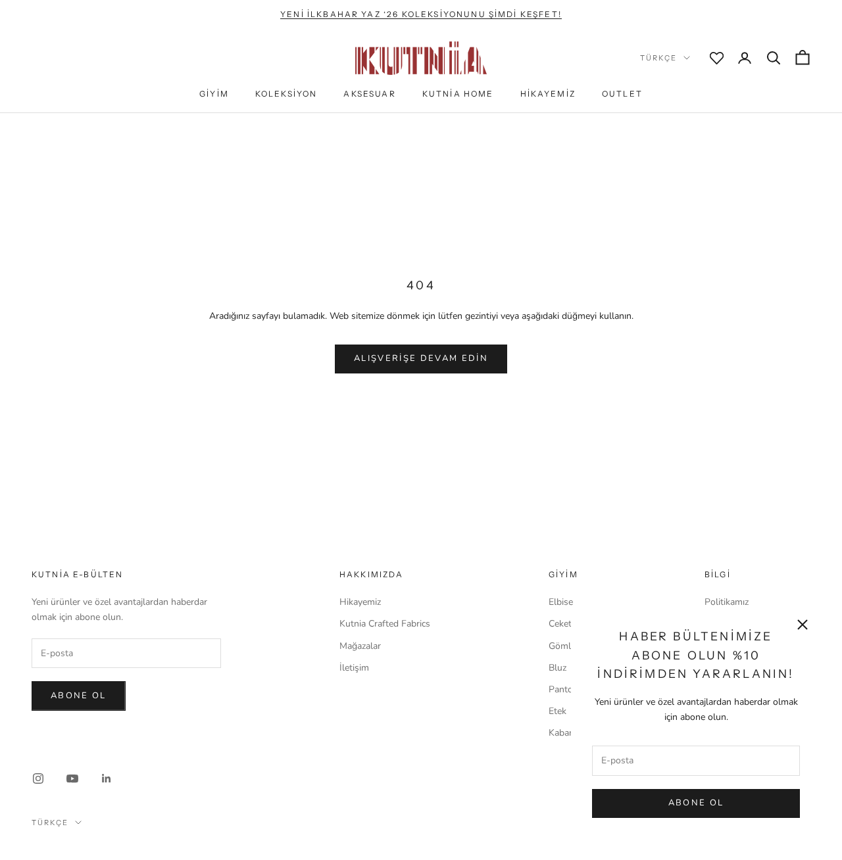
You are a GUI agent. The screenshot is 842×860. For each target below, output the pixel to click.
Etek (557, 711)
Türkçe (658, 57)
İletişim (354, 667)
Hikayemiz (360, 602)
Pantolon (567, 689)
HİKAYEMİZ (548, 94)
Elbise (561, 602)
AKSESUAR (369, 94)
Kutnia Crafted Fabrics (384, 623)
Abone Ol (696, 803)
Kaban (561, 733)
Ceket (560, 623)
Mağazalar (360, 646)
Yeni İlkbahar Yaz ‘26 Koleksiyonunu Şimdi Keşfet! (421, 14)
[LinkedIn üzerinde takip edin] (106, 778)
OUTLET (622, 94)
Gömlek (564, 646)
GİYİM (214, 94)
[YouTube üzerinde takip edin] (72, 778)
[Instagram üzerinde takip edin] (38, 778)
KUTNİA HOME (458, 94)
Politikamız (727, 602)
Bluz (557, 667)
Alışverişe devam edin (421, 358)
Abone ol (79, 696)
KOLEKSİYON (286, 94)
